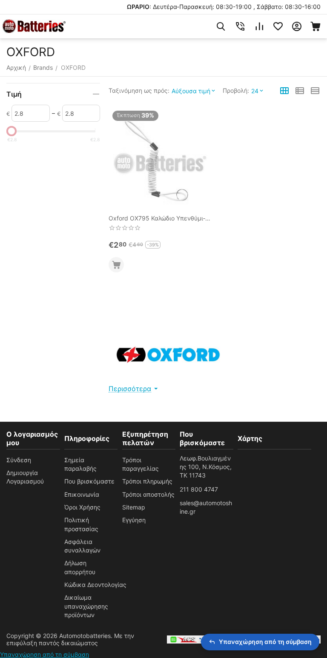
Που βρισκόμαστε (89, 481)
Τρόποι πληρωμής (147, 481)
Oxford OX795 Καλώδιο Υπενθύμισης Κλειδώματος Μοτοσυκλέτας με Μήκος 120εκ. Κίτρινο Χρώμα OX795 (157, 218)
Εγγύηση (134, 520)
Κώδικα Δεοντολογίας (95, 584)
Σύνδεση (18, 459)
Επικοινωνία (81, 494)
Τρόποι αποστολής (148, 494)
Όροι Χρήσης (82, 507)
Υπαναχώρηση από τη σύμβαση (44, 654)
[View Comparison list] (259, 26)
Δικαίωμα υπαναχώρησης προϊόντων (86, 606)
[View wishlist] (278, 26)
